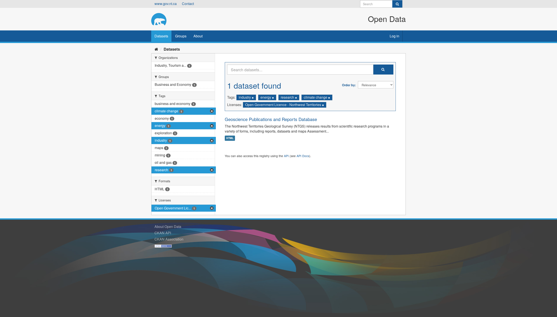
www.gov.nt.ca (165, 3)
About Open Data (167, 226)
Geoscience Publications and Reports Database (271, 119)
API (286, 156)
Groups (180, 35)
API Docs (303, 156)
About (198, 35)
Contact (188, 3)
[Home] (156, 49)
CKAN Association (168, 239)
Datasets (161, 35)
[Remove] (253, 97)
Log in (394, 35)
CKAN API (162, 232)
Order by (348, 85)
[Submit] (397, 4)
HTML (229, 138)
